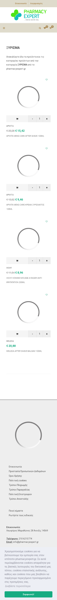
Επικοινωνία (20, 3)
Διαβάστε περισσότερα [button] (17, 586)
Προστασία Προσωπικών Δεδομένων (27, 471)
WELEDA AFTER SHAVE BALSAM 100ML (24, 351)
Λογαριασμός (36, 3)
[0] (50, 27)
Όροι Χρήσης (15, 476)
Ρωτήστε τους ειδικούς (21, 515)
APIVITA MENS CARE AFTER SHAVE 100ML (25, 136)
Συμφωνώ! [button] (28, 594)
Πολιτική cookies (18, 480)
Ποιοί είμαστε (16, 510)
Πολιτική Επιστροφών (20, 494)
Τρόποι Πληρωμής (18, 485)
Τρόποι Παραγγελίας (19, 489)
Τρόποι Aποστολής (18, 499)
